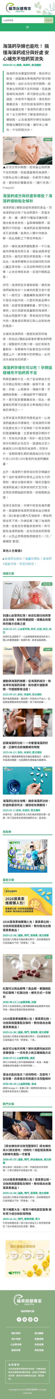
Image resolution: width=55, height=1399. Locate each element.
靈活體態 (36, 65)
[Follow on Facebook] (19, 1319)
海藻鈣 (26, 65)
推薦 (19, 65)
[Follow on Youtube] (36, 1319)
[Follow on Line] (24, 1319)
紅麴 (39, 629)
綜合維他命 (36, 1159)
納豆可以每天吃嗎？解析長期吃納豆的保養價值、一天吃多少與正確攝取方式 (27, 1050)
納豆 (45, 629)
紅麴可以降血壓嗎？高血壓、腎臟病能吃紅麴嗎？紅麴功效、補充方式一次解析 (27, 992)
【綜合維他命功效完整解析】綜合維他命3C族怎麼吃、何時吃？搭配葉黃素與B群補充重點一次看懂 (27, 1150)
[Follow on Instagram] (30, 1319)
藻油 (33, 1084)
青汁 (37, 1219)
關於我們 (15, 1333)
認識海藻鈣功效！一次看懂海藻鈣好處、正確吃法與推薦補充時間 (25, 745)
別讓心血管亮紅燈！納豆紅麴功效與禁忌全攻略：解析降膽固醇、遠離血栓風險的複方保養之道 (27, 619)
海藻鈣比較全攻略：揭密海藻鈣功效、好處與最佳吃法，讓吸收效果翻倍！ (27, 803)
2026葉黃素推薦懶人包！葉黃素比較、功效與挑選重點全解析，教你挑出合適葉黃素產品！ (27, 926)
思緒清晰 (39, 1339)
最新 (33, 629)
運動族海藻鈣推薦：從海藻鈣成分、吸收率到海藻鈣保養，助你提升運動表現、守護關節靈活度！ (27, 685)
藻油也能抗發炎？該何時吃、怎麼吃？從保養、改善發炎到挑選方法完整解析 (27, 1076)
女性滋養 (39, 1344)
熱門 (26, 935)
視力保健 (44, 935)
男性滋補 (39, 1350)
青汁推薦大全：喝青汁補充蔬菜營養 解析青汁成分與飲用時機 (27, 1211)
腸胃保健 (29, 1219)
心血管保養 (24, 629)
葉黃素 (34, 935)
